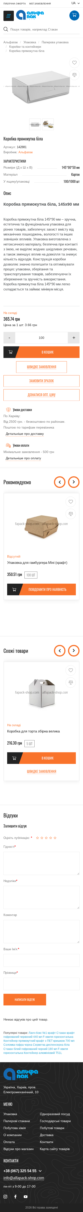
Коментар (10, 915)
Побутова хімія (14, 1128)
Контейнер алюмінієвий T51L (43, 1053)
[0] (74, 16)
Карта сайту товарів (55, 1149)
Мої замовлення (40, 3)
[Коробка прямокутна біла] (41, 86)
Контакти (46, 1142)
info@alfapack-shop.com (23, 1178)
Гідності (9, 846)
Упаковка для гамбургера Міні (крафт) (37, 563)
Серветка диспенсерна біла (51, 1044)
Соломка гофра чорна (17, 1044)
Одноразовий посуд (55, 1114)
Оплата (9, 1142)
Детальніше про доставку (25, 434)
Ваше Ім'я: (10, 949)
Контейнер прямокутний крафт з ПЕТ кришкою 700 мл (38, 1040)
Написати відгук (25, 999)
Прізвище (10, 972)
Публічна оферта (14, 3)
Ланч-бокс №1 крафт (42, 1033)
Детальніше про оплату (23, 458)
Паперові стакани (16, 1121)
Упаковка (10, 1114)
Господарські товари (55, 1121)
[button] (74, 338)
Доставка (46, 1135)
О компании (12, 1135)
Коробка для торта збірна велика (33, 731)
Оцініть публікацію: (17, 838)
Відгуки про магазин (18, 1149)
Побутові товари (52, 1128)
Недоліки (9, 881)
